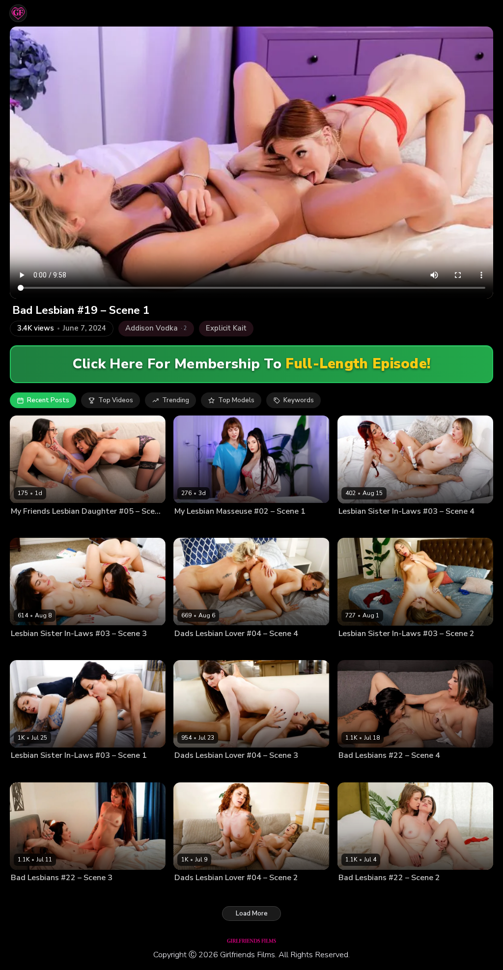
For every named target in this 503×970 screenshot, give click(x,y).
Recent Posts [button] (48, 400)
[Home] (18, 13)
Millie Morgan (223, 893)
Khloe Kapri (387, 649)
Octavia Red (389, 893)
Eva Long (24, 527)
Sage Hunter (73, 893)
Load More (252, 913)
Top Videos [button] (115, 400)
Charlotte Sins (194, 527)
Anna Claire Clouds (39, 771)
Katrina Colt (62, 649)
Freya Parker (236, 527)
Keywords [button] (298, 400)
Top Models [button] (236, 400)
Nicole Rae (353, 893)
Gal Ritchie (26, 649)
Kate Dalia (353, 649)
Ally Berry (352, 771)
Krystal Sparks (391, 771)
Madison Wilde (62, 527)
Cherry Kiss (191, 649)
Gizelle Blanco (232, 649)
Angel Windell (32, 893)
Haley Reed (87, 771)
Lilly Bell (351, 527)
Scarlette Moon (389, 527)
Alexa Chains (193, 771)
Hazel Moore (234, 771)
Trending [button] (175, 400)
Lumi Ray (187, 893)
